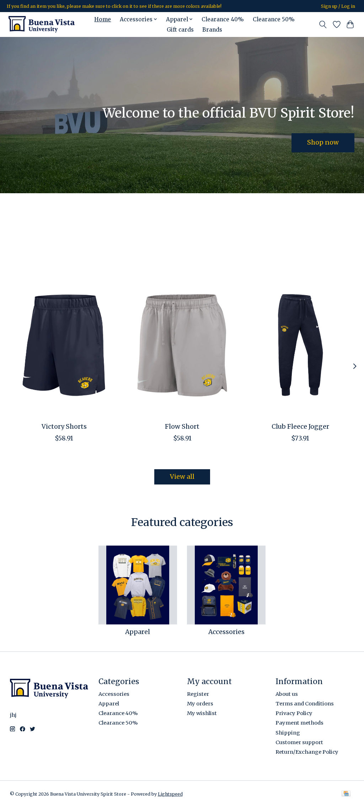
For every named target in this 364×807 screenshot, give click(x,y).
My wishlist (202, 713)
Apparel (137, 632)
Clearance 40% (223, 19)
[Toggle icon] (322, 24)
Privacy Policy (293, 713)
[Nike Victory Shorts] (64, 345)
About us (286, 694)
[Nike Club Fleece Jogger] (300, 345)
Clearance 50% (274, 19)
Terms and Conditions (304, 703)
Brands (212, 29)
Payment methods (299, 723)
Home (102, 19)
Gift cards (180, 29)
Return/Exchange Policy (306, 752)
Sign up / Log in (338, 6)
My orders (200, 703)
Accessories (226, 632)
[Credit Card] (346, 794)
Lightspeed (170, 794)
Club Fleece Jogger (300, 426)
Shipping (287, 733)
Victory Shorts (63, 426)
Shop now (323, 142)
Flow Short (182, 426)
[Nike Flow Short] (182, 345)
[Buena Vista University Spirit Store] (42, 24)
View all (182, 477)
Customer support (299, 742)
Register (198, 694)
